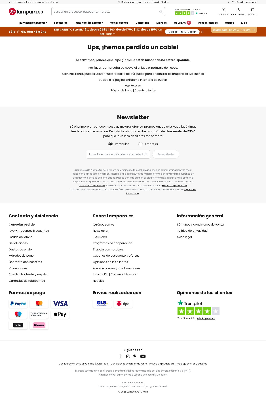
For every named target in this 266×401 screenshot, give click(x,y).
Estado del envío (20, 237)
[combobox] (108, 11)
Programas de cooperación (112, 243)
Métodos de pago (21, 256)
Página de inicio (121, 90)
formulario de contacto (92, 185)
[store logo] (26, 11)
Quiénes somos (103, 224)
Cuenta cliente (145, 90)
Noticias (98, 281)
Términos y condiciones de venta (200, 224)
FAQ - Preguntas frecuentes (29, 231)
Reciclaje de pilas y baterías (191, 363)
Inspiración (100, 274)
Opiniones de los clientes (110, 262)
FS (182, 32)
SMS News (100, 237)
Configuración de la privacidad (76, 363)
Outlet (229, 23)
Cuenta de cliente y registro (28, 274)
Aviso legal (184, 237)
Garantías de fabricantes (27, 281)
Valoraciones (18, 268)
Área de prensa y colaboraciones (116, 268)
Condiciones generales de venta (129, 363)
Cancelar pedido (22, 224)
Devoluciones (18, 243)
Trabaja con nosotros (108, 249)
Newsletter (101, 231)
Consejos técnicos (124, 274)
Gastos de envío (20, 249)
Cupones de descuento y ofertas (116, 256)
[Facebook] (122, 356)
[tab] (49, 248)
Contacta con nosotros (25, 262)
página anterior (126, 80)
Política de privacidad (174, 185)
